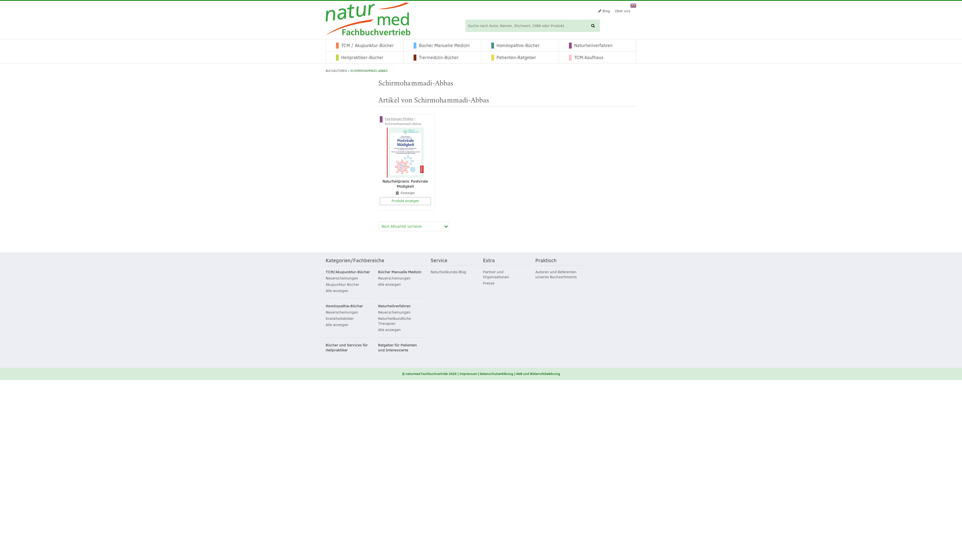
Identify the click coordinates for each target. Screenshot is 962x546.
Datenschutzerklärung (496, 373)
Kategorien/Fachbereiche (355, 260)
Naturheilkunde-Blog (448, 272)
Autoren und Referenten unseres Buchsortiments (556, 274)
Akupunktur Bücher (342, 284)
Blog (606, 11)
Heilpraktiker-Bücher (362, 58)
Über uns (622, 11)
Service (439, 260)
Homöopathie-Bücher (518, 46)
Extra (489, 260)
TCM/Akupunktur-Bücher (348, 272)
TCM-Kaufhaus (589, 58)
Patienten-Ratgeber (516, 58)
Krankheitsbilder (340, 318)
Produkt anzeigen (405, 201)
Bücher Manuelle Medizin (444, 46)
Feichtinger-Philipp (399, 118)
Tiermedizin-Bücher (439, 58)
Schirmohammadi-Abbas (403, 123)
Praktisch (546, 260)
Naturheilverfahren (593, 46)
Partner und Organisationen (496, 274)
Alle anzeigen (337, 290)
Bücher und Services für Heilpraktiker (347, 348)
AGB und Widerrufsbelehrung (538, 373)
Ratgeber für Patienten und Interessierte (397, 348)
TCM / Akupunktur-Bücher (367, 46)
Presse (488, 283)
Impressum (468, 373)
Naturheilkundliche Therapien (394, 321)
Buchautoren (336, 71)
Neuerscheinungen (342, 278)
